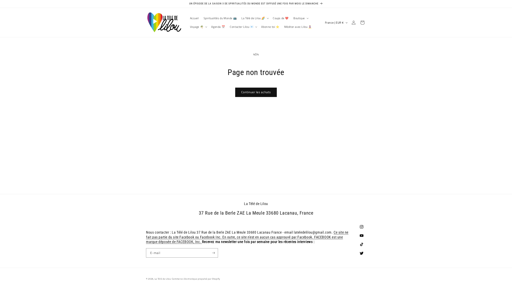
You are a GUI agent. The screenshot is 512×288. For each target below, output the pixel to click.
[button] (254, 18)
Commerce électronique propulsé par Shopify (196, 278)
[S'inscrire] (213, 253)
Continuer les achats (256, 92)
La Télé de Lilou (163, 278)
